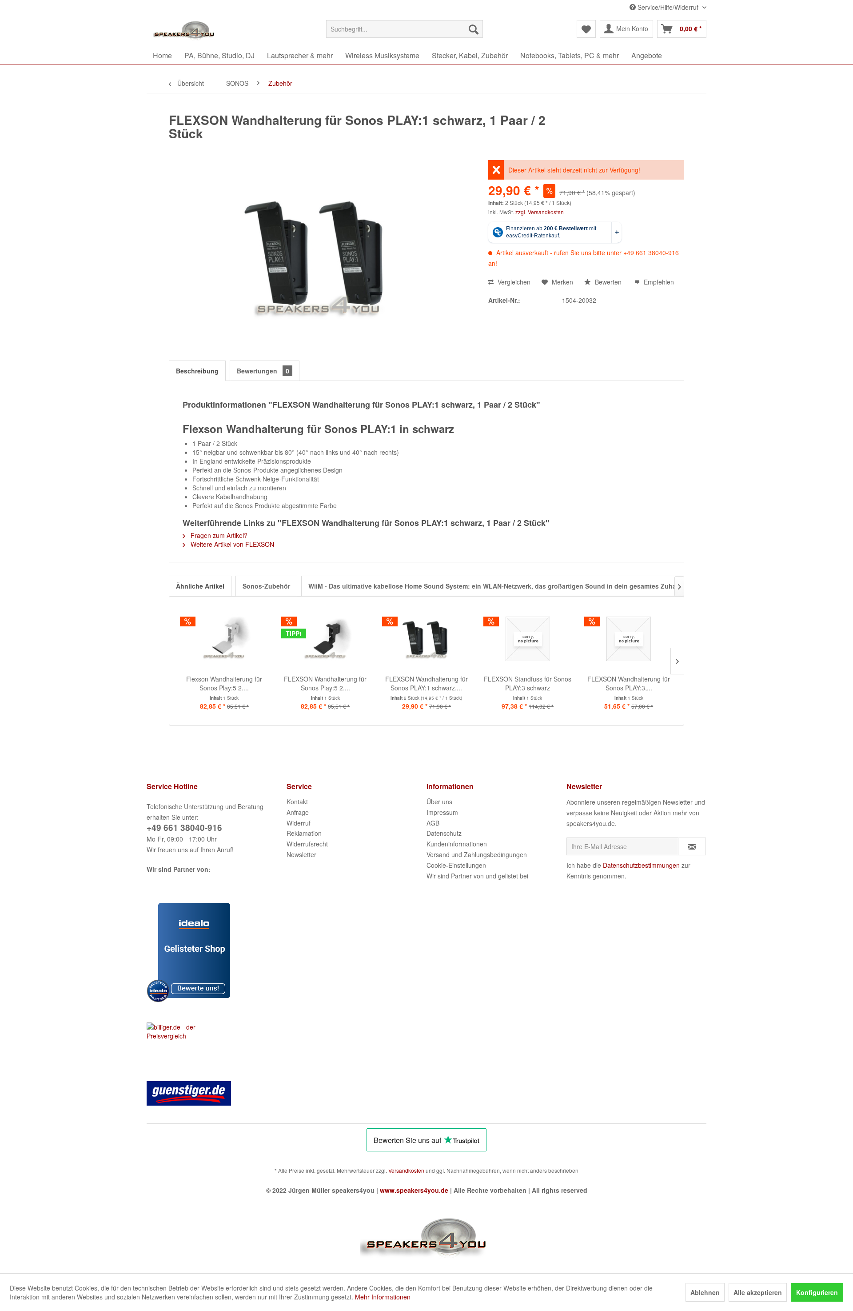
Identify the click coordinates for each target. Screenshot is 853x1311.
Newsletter (301, 854)
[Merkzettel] (586, 29)
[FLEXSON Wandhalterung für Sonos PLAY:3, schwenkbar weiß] (629, 639)
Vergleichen (513, 281)
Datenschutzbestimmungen (641, 865)
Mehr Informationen (383, 1296)
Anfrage (298, 812)
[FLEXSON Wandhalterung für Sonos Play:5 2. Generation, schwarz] (326, 639)
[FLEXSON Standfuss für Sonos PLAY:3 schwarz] (528, 639)
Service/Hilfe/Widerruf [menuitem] (668, 7)
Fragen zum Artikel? (218, 535)
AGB (432, 822)
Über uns (439, 801)
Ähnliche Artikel (200, 585)
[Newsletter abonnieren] (692, 846)
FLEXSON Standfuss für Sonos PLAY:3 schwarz (527, 683)
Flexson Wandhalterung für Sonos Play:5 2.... (224, 683)
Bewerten (608, 281)
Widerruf (299, 822)
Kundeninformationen (456, 843)
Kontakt (297, 801)
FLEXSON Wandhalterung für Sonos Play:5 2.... (325, 683)
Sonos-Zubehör (266, 585)
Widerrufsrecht (307, 843)
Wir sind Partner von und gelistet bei (477, 875)
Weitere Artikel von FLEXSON (231, 544)
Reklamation (304, 833)
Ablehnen (705, 1292)
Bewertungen (263, 370)
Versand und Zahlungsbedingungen (476, 854)
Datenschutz (444, 833)
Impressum (442, 812)
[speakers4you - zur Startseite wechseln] (184, 31)
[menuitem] (404, 29)
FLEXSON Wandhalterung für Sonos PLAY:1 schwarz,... (426, 683)
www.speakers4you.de (414, 1190)
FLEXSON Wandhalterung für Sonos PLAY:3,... (628, 683)
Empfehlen (658, 281)
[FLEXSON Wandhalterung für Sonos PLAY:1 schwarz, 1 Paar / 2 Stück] (426, 639)
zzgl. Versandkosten (539, 212)
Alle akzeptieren (757, 1292)
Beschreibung (197, 370)
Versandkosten (406, 1170)
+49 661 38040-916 (184, 828)
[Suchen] (473, 29)
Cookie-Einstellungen (456, 865)
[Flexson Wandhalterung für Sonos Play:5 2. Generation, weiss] (224, 639)
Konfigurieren (817, 1292)
